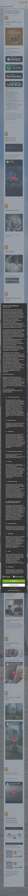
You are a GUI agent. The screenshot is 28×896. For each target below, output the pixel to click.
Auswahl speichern (14, 585)
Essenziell (7, 576)
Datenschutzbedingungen (14, 590)
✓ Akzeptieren (13, 581)
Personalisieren (14, 588)
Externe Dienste (19, 576)
